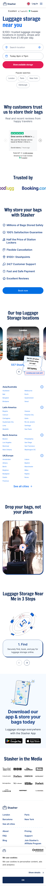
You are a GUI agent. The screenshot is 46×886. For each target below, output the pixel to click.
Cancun (5, 415)
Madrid (27, 463)
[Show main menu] (41, 4)
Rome (27, 477)
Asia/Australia (10, 387)
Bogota (5, 411)
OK (23, 880)
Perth (26, 394)
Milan (26, 470)
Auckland (6, 391)
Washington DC (30, 450)
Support (29, 835)
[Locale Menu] (28, 4)
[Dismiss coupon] (42, 357)
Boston (5, 439)
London (11, 78)
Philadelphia (29, 439)
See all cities (21, 486)
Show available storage (23, 64)
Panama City (29, 415)
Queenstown (29, 398)
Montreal (6, 446)
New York (34, 78)
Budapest (6, 474)
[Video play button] (22, 547)
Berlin (5, 466)
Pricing (28, 831)
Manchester (29, 466)
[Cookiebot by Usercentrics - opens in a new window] (32, 850)
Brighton (6, 470)
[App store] (33, 740)
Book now (23, 290)
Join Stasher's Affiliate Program (33, 842)
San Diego (28, 442)
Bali (4, 394)
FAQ (5, 835)
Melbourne (28, 391)
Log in (35, 3)
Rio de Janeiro (30, 422)
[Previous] (19, 372)
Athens (5, 463)
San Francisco (30, 446)
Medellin (6, 429)
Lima (4, 425)
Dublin (5, 477)
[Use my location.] (39, 47)
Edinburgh (23, 85)
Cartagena (6, 418)
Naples (27, 474)
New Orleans (7, 450)
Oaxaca (27, 411)
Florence (6, 481)
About (6, 831)
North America (10, 435)
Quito (26, 418)
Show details (35, 873)
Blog (5, 840)
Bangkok (6, 398)
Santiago (28, 425)
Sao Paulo (28, 429)
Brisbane (6, 401)
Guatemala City (8, 422)
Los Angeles (7, 442)
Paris (22, 78)
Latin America (9, 407)
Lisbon (27, 459)
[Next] (27, 663)
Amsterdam (7, 459)
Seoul (27, 401)
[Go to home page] (9, 4)
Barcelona (7, 819)
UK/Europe (8, 455)
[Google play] (13, 740)
